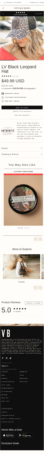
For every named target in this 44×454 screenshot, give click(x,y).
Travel (21, 282)
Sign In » (4, 366)
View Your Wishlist (22, 115)
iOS (8, 435)
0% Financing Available (12, 2)
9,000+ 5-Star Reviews (20, 14)
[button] (22, 88)
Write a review (33, 303)
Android (25, 435)
